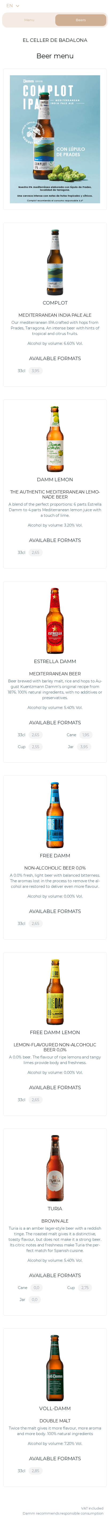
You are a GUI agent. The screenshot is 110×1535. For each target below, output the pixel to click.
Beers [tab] (81, 20)
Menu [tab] (29, 20)
